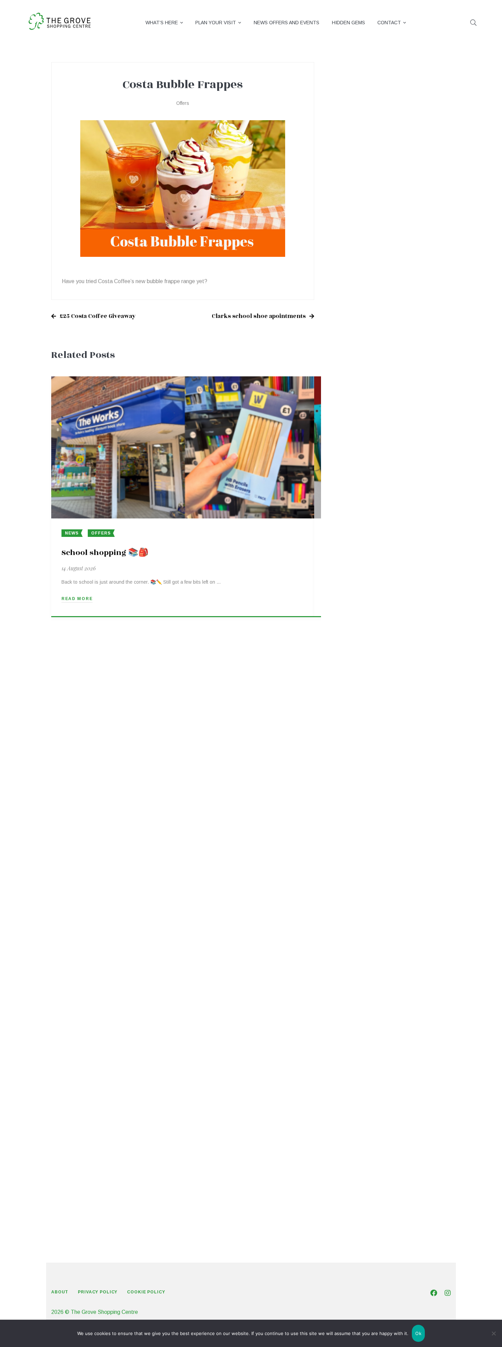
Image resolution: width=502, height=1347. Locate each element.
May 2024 (350, 740)
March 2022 (352, 1131)
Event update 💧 (393, 140)
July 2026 (349, 349)
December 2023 (357, 815)
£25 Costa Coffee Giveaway (98, 316)
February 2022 (355, 1146)
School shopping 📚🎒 (105, 552)
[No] (493, 1333)
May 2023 (350, 921)
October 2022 (354, 1026)
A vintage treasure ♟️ (401, 205)
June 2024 (350, 725)
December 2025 (357, 455)
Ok (418, 1333)
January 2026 (354, 440)
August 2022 (353, 1056)
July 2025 (349, 530)
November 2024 (357, 650)
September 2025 (358, 500)
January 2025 (354, 620)
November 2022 (357, 1011)
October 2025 (354, 485)
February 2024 (355, 785)
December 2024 (357, 635)
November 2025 (357, 470)
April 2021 (350, 1206)
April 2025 (350, 575)
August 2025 (353, 515)
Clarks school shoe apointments (259, 316)
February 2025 (355, 605)
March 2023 (352, 951)
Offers (182, 103)
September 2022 (358, 1041)
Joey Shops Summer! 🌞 (401, 242)
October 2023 (354, 845)
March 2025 (352, 590)
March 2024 (352, 770)
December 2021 (357, 1176)
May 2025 (350, 560)
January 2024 (354, 800)
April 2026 (350, 395)
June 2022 (350, 1086)
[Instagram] (448, 1293)
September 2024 (358, 680)
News (72, 533)
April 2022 (350, 1116)
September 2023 (358, 860)
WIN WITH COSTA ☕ (399, 173)
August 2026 (353, 334)
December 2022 (357, 996)
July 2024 (349, 710)
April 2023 (350, 936)
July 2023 (349, 890)
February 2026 (355, 425)
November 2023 (357, 830)
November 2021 (357, 1191)
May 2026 (350, 380)
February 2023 (355, 966)
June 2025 (350, 545)
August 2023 (353, 875)
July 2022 (349, 1071)
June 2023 (350, 905)
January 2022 (354, 1161)
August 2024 (353, 695)
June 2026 (350, 364)
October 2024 (354, 665)
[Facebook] (434, 1293)
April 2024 (350, 755)
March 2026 (352, 410)
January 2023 (354, 981)
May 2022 (350, 1101)
